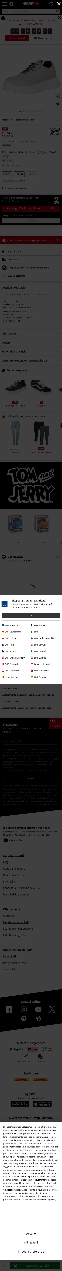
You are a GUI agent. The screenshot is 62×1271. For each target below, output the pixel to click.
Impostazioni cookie (13, 1196)
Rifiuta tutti (31, 1242)
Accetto (31, 1233)
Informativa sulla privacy (44, 1199)
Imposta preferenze (31, 1251)
